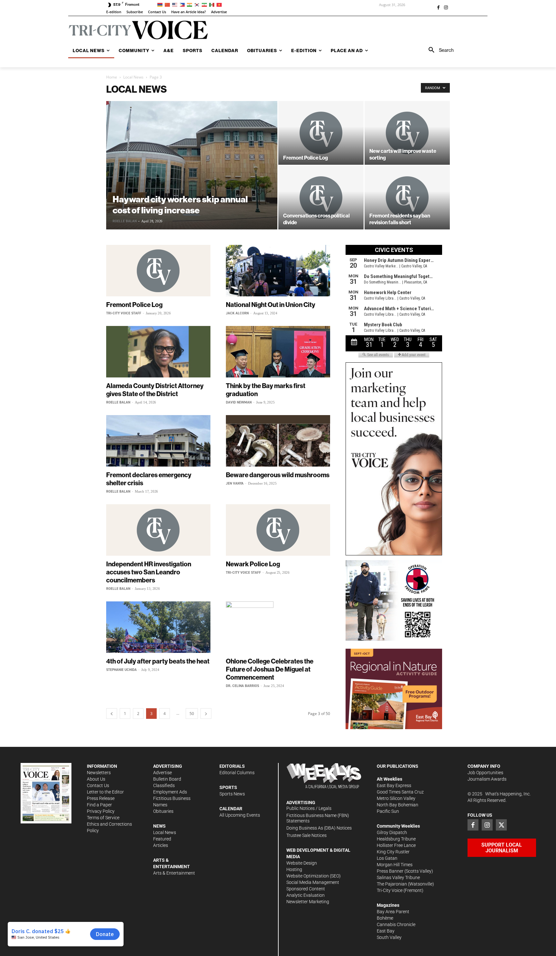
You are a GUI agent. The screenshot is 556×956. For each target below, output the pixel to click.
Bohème (385, 918)
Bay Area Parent (393, 911)
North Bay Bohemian (397, 804)
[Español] (213, 4)
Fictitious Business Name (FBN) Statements (317, 818)
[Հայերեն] (161, 4)
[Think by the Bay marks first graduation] (278, 351)
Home (111, 77)
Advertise (162, 772)
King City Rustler (393, 851)
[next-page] (205, 713)
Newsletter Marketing (307, 901)
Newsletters (99, 772)
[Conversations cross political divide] (321, 197)
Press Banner (390, 871)
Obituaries (163, 811)
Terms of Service (103, 817)
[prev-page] (111, 713)
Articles (160, 845)
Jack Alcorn (237, 313)
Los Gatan (387, 858)
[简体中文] (168, 4)
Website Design (301, 863)
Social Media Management (312, 882)
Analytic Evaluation (305, 895)
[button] (439, 50)
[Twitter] (501, 824)
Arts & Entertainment (174, 873)
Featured (162, 838)
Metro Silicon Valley (396, 798)
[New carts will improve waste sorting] (407, 133)
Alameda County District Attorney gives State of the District (155, 390)
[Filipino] (183, 4)
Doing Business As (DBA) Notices (319, 828)
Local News (133, 77)
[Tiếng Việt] (220, 4)
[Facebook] (438, 8)
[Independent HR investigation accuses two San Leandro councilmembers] (158, 530)
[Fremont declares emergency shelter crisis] (158, 441)
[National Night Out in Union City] (278, 270)
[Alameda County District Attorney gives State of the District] (158, 351)
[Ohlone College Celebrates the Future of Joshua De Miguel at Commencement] (278, 627)
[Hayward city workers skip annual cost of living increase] (191, 165)
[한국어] (198, 4)
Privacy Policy (101, 811)
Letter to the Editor (105, 791)
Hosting (294, 869)
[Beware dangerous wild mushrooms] (278, 441)
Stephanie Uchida (121, 669)
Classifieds (164, 785)
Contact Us (98, 785)
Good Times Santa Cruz (400, 791)
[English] (176, 4)
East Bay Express (394, 785)
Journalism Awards (487, 779)
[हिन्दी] (190, 4)
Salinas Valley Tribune (398, 877)
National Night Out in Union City (270, 305)
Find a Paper (99, 804)
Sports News (232, 793)
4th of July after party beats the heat (157, 661)
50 (192, 713)
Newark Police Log (253, 564)
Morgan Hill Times (394, 864)
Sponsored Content (305, 888)
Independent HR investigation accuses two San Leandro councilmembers (148, 572)
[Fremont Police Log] (321, 133)
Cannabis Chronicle (396, 924)
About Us (96, 779)
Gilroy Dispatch (392, 832)
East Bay (385, 930)
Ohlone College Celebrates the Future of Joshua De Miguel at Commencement (269, 669)
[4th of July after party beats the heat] (158, 627)
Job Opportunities (485, 772)
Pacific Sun (388, 811)
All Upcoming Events (239, 815)
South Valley (389, 937)
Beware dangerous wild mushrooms (277, 475)
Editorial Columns (237, 772)
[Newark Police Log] (278, 530)
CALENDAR (230, 808)
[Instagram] (446, 8)
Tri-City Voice (390, 890)
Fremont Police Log (134, 305)
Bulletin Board (167, 779)
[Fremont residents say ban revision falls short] (407, 197)
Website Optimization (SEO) (313, 875)
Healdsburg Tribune (396, 838)
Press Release (101, 798)
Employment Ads (170, 791)
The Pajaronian (392, 883)
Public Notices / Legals (308, 808)
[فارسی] (205, 4)
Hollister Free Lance (396, 845)
